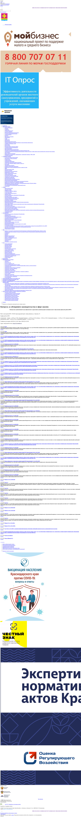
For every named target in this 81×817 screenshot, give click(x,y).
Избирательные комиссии (10, 235)
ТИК (3, 229)
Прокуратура (7, 140)
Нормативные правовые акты (10, 255)
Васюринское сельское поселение (11, 295)
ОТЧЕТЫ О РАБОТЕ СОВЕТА (11, 191)
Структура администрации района (11, 157)
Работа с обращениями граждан (11, 237)
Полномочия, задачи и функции (11, 158)
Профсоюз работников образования (11, 166)
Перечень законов (8, 245)
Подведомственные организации (11, 171)
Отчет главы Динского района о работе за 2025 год (14, 163)
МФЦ (6, 168)
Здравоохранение (8, 134)
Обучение (7, 240)
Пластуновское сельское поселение (11, 300)
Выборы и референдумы (9, 236)
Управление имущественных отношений (12, 267)
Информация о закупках (9, 250)
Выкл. (8, 3)
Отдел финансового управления (11, 276)
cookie (12, 815)
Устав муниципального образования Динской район (15, 195)
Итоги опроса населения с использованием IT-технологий (14, 549)
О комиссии (7, 232)
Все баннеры (40, 799)
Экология (6, 261)
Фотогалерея (7, 144)
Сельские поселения (9, 155)
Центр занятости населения (10, 153)
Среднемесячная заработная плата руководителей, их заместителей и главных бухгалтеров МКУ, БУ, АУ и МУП (26, 225)
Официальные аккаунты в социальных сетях (11, 548)
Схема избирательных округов (10, 193)
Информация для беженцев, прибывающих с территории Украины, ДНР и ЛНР (20, 154)
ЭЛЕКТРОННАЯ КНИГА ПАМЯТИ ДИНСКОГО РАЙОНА (14, 291)
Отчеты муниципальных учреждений (12, 221)
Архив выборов (8, 239)
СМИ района (7, 139)
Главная (4, 302)
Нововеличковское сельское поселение (12, 294)
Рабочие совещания (8, 252)
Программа (7, 164)
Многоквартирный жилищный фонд (12, 149)
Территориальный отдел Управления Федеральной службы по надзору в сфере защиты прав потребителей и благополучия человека (30, 151)
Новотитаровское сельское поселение (12, 296)
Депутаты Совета (8, 189)
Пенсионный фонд (8, 148)
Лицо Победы (7, 152)
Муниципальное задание (9, 222)
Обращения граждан (9, 256)
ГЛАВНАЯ (5, 125)
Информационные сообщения (8, 547)
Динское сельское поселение (10, 292)
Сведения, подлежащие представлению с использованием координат (18, 226)
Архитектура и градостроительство (11, 176)
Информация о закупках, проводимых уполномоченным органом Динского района (20, 183)
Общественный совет (9, 174)
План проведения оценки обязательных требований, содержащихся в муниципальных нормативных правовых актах (27, 283)
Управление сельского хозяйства (11, 268)
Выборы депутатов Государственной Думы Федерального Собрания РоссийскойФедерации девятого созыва (25, 230)
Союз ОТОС (7, 186)
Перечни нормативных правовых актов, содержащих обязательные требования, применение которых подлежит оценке (27, 286)
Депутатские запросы (9, 203)
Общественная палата (9, 130)
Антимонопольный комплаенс (8, 546)
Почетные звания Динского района (11, 146)
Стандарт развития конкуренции (11, 133)
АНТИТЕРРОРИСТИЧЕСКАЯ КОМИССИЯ (11, 278)
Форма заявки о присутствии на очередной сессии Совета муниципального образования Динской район (24, 204)
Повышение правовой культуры (11, 241)
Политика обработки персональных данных (8, 813)
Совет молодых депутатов (10, 206)
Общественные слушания (9, 228)
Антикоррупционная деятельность (11, 147)
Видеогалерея (7, 145)
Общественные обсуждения (10, 270)
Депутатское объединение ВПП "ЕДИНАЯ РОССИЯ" (15, 207)
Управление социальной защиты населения (13, 162)
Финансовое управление (9, 274)
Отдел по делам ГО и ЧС (9, 263)
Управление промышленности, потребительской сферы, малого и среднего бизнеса (20, 265)
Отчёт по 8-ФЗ (7, 257)
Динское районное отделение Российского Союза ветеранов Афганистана (19, 142)
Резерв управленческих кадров (10, 173)
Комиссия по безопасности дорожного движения (14, 182)
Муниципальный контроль (10, 178)
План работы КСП (8, 251)
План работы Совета (9, 205)
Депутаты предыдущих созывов (11, 208)
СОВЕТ (4, 187)
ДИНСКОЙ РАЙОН (6, 126)
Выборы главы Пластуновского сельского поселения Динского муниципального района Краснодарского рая (25, 231)
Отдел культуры (8, 262)
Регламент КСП (8, 247)
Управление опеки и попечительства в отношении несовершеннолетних (18, 275)
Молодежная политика (9, 136)
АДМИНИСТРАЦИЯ (7, 156)
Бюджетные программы (9, 218)
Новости (6, 234)
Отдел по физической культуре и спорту (12, 264)
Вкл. (6, 3)
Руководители (7, 159)
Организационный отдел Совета (11, 197)
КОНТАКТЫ (5, 258)
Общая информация (8, 127)
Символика (7, 129)
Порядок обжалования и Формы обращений (13, 219)
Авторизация (2, 814)
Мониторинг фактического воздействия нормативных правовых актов (18, 290)
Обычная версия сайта (4, 4)
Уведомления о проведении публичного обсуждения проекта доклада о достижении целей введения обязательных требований (29, 288)
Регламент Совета (8, 196)
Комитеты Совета (8, 190)
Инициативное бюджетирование (11, 180)
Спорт (6, 138)
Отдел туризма (7, 273)
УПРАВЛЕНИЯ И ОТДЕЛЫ (8, 259)
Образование (7, 137)
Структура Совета (8, 192)
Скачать (1, 329)
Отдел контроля (8, 277)
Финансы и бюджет (8, 170)
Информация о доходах (9, 172)
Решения (6, 233)
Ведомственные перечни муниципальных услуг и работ (15, 223)
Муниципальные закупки (9, 227)
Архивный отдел (8, 266)
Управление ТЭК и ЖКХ (9, 269)
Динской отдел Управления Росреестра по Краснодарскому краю (17, 150)
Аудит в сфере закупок (9, 249)
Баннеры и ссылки (8, 238)
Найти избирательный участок (8, 544)
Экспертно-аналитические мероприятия (12, 254)
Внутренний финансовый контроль (11, 184)
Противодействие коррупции (10, 248)
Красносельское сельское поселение (11, 299)
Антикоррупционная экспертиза (11, 199)
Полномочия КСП (8, 244)
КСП (4, 242)
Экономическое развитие (9, 165)
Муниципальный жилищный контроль (12, 179)
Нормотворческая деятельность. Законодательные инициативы (17, 202)
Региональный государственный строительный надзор (15, 185)
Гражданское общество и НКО (10, 175)
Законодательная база (9, 289)
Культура (6, 135)
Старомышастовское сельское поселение (12, 293)
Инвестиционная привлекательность (12, 132)
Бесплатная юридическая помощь (9, 545)
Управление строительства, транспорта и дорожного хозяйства (17, 271)
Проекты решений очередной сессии (12, 198)
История (6, 128)
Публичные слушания (9, 200)
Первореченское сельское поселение (12, 298)
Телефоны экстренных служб (10, 143)
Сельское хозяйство (8, 131)
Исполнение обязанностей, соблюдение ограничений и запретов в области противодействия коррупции (24, 210)
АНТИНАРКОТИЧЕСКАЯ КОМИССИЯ (10, 279)
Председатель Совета (9, 188)
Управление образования (9, 161)
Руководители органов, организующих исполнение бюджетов (16, 181)
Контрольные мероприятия (10, 253)
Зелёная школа (7, 260)
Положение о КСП (8, 246)
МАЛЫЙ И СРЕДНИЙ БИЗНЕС (9, 280)
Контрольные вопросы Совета (10, 201)
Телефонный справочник (9, 177)
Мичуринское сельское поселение (11, 297)
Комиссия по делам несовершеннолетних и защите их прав (16, 167)
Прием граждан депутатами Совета (11, 209)
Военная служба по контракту (8, 551)
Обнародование (8, 220)
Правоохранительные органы (10, 141)
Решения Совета (8, 194)
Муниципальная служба (9, 169)
